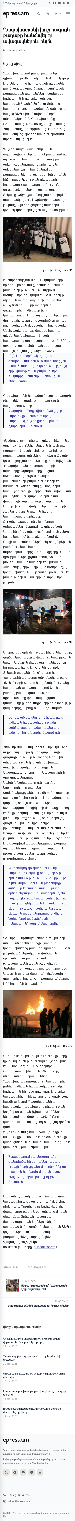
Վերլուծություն (36, 1267)
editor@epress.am (19, 1501)
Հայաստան (11, 1267)
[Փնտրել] (39, 14)
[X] (49, 3)
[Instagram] (68, 3)
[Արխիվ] (47, 14)
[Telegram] (64, 3)
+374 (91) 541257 (19, 1495)
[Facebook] (54, 3)
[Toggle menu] (68, 14)
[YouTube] (59, 3)
